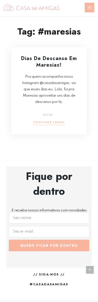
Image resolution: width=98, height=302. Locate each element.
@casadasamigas (49, 284)
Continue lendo (49, 122)
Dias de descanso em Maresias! (49, 62)
